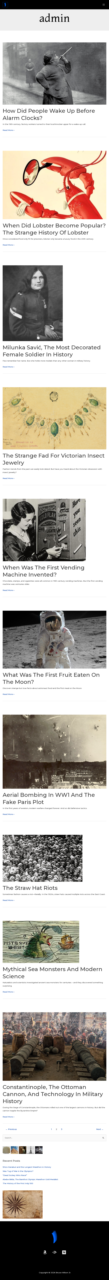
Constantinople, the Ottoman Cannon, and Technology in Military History (53, 1094)
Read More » (8, 130)
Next (99, 1129)
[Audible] (54, 1252)
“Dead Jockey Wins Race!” (15, 1175)
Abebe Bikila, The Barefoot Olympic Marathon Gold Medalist (30, 1179)
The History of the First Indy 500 (18, 1183)
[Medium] (64, 1252)
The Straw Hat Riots (30, 888)
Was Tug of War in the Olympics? (18, 1171)
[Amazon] (45, 1252)
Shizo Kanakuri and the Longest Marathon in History (27, 1167)
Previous (11, 1129)
